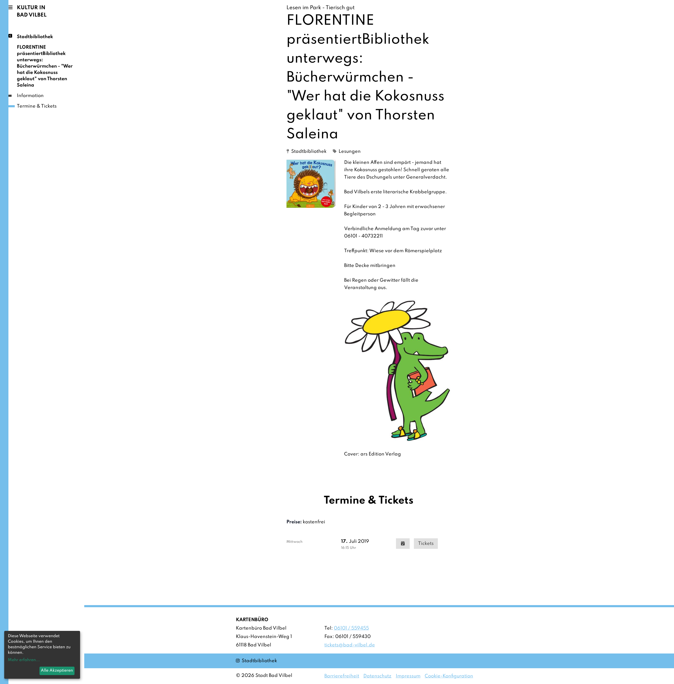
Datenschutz (377, 676)
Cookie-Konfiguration (449, 676)
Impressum (408, 676)
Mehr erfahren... (24, 660)
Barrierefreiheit (341, 676)
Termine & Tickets (37, 106)
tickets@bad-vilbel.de (349, 645)
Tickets (426, 543)
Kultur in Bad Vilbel (32, 11)
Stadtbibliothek (35, 36)
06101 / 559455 (351, 628)
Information (30, 95)
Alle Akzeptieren (57, 670)
